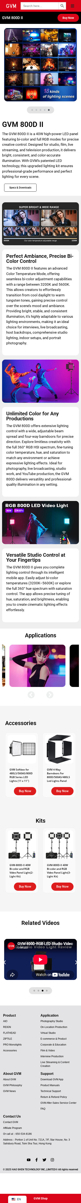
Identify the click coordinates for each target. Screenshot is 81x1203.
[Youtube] (29, 1160)
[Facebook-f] (36, 1160)
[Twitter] (44, 1160)
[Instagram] (52, 1160)
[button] (72, 6)
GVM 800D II (12, 17)
